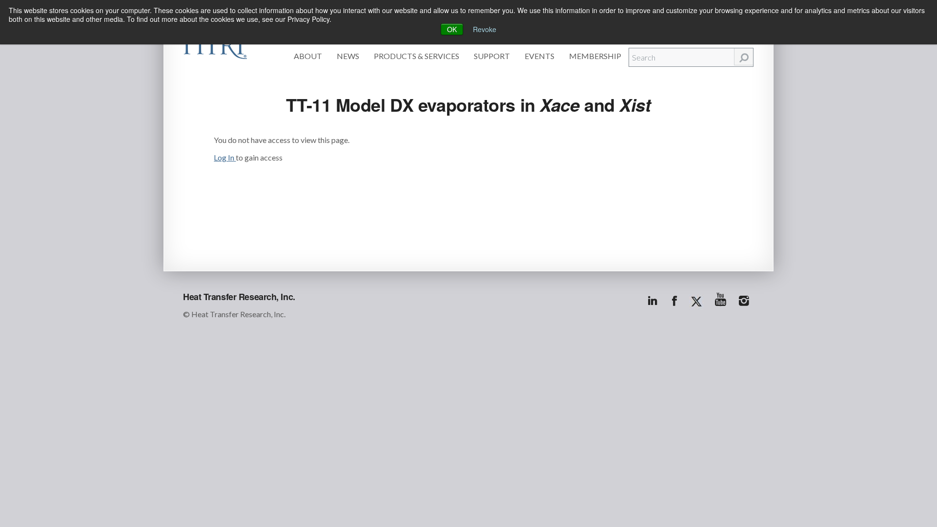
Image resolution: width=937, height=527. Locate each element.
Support (492, 56)
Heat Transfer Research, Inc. (239, 296)
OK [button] (452, 29)
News (348, 56)
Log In (225, 157)
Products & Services (416, 56)
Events (539, 56)
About (308, 56)
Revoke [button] (484, 29)
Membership (595, 56)
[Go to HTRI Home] (215, 45)
